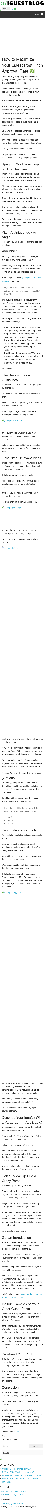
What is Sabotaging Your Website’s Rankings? (23, 1475)
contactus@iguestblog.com (12, 1503)
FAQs (23, 1491)
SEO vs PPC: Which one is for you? (18, 1472)
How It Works (6, 1491)
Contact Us (5, 1494)
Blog (17, 1431)
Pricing (32, 1491)
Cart (22, 1494)
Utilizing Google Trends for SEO (16, 1468)
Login (15, 1494)
